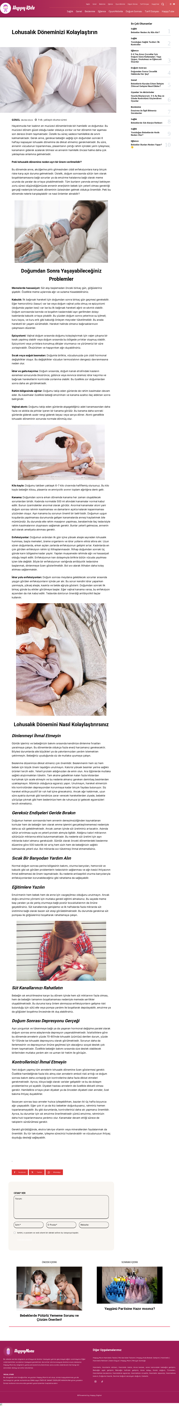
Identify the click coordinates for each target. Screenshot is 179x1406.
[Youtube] (174, 4)
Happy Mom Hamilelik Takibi (105, 1358)
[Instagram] (170, 4)
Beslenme (136, 107)
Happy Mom (126, 1361)
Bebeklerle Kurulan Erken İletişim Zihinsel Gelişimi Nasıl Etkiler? (147, 84)
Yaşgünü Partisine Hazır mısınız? (129, 1309)
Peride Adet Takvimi (126, 1358)
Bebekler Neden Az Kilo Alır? (145, 32)
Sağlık (134, 29)
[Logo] (44, 1351)
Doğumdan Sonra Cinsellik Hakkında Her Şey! (144, 72)
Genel (16, 120)
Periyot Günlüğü (139, 1361)
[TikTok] (102, 1381)
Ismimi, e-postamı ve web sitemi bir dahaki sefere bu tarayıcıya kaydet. (48, 1233)
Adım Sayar (114, 1361)
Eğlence (135, 50)
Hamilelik (165, 1358)
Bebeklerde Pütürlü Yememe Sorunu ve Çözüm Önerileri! (49, 1318)
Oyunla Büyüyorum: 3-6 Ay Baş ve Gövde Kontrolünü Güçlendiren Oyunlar (147, 98)
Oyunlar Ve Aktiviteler (142, 92)
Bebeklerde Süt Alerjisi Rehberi (146, 123)
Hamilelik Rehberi (100, 1361)
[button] (162, 4)
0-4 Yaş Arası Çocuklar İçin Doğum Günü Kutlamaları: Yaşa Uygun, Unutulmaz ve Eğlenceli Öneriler (146, 58)
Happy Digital (96, 1395)
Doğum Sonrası (139, 68)
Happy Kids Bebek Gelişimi (148, 1358)
